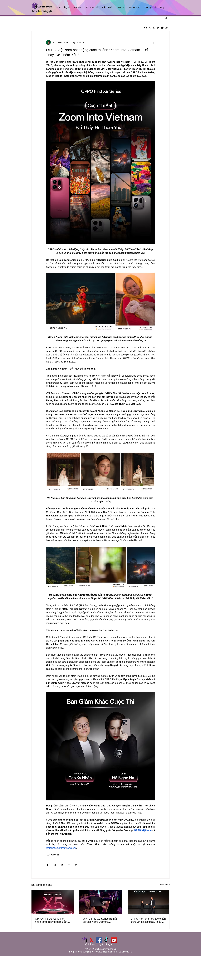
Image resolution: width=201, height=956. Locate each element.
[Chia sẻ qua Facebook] (47, 864)
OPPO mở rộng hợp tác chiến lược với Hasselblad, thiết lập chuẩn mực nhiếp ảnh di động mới (148, 920)
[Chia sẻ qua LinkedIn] (61, 864)
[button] (166, 17)
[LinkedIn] (158, 28)
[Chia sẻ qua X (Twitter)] (54, 864)
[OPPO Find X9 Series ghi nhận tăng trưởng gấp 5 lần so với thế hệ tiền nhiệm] (52, 902)
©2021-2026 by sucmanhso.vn (101, 949)
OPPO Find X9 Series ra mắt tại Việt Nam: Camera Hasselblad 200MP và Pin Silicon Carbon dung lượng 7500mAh (100, 920)
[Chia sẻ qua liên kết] (69, 864)
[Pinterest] (162, 28)
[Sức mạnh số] (84, 940)
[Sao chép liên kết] (166, 28)
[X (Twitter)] (150, 28)
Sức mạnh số (53, 855)
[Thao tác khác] (153, 42)
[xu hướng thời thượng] (92, 940)
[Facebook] (145, 28)
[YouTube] (114, 940)
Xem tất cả (165, 884)
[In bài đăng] (76, 864)
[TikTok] (106, 940)
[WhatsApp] (154, 28)
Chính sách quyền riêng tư (99, 944)
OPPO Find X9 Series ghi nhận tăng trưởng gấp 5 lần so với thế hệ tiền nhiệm (51, 920)
